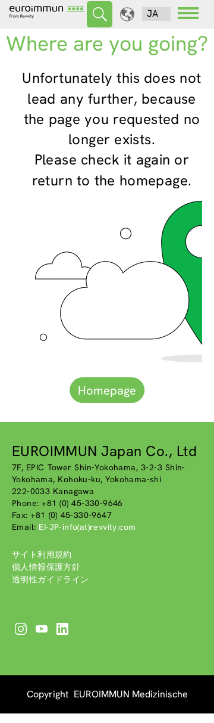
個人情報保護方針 (46, 566)
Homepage (107, 390)
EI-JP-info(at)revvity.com (87, 527)
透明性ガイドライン (50, 579)
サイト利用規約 (42, 554)
